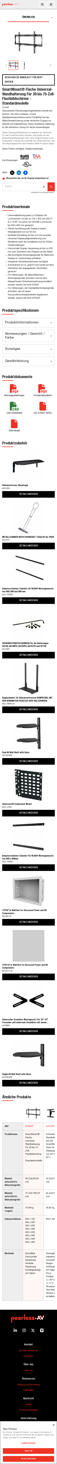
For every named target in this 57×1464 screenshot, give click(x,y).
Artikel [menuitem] (28, 1405)
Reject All (28, 1451)
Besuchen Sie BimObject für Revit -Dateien (24, 79)
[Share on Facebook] (25, 173)
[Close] (54, 1425)
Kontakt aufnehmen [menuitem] (28, 1351)
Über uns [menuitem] (28, 1371)
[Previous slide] (6, 65)
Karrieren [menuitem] (28, 1356)
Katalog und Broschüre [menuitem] (28, 1385)
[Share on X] (12, 173)
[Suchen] (42, 4)
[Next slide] (50, 65)
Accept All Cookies (28, 1459)
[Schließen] (51, 4)
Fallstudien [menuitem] (28, 1390)
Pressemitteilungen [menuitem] (28, 1410)
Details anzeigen (28, 494)
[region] (28, 1442)
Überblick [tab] (28, 17)
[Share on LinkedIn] (19, 173)
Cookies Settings (28, 1443)
